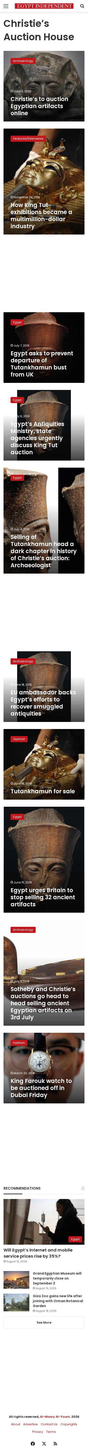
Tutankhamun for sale (43, 791)
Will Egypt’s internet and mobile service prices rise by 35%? (38, 1253)
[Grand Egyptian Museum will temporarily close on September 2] (16, 1280)
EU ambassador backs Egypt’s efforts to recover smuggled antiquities (43, 703)
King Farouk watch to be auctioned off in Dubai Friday (41, 1088)
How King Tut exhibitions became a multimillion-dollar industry (41, 215)
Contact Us (49, 1424)
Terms (51, 1432)
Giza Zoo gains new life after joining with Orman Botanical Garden (58, 1301)
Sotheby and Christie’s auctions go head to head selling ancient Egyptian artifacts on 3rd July (43, 1003)
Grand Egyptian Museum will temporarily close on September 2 (57, 1278)
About (15, 1424)
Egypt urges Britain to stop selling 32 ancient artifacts (43, 897)
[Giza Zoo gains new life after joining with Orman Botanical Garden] (16, 1302)
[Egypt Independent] (44, 6)
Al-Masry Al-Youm (55, 1416)
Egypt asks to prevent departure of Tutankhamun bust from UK (42, 363)
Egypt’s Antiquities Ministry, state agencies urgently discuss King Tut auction (37, 438)
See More (44, 1322)
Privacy (37, 1432)
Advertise (30, 1424)
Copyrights (69, 1424)
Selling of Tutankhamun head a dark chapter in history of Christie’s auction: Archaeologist (44, 551)
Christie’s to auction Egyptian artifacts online (39, 106)
